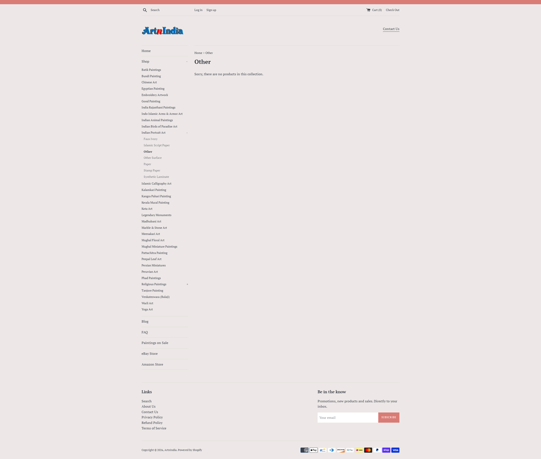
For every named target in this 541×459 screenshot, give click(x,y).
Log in (198, 10)
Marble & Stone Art (154, 228)
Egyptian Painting (153, 88)
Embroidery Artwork (155, 95)
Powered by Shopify (190, 450)
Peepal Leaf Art (151, 259)
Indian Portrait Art (165, 132)
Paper (147, 164)
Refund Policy (152, 422)
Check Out (392, 10)
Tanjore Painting (152, 290)
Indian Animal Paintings (157, 120)
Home (146, 50)
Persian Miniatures (154, 265)
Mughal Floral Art (153, 240)
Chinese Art (149, 82)
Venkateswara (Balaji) (156, 297)
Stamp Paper (152, 170)
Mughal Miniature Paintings (159, 246)
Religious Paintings (165, 284)
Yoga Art (147, 309)
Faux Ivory (150, 139)
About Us (149, 406)
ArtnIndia (170, 450)
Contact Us (391, 28)
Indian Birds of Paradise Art (159, 126)
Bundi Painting (151, 76)
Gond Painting (151, 101)
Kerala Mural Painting (155, 202)
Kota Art (147, 209)
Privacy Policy (152, 417)
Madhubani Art (151, 221)
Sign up (211, 10)
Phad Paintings (151, 278)
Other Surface (153, 158)
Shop (165, 61)
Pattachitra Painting (154, 253)
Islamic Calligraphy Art (156, 183)
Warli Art (147, 303)
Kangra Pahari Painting (156, 196)
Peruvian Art (150, 272)
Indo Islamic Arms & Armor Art (162, 114)
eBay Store (150, 353)
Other (148, 151)
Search (147, 401)
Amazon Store (152, 364)
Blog (145, 321)
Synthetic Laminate (156, 177)
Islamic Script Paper (157, 145)
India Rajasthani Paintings (158, 107)
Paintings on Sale (155, 342)
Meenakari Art (151, 234)
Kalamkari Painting (154, 190)
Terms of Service (154, 428)
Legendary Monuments (156, 215)
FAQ (145, 332)
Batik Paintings (151, 70)
